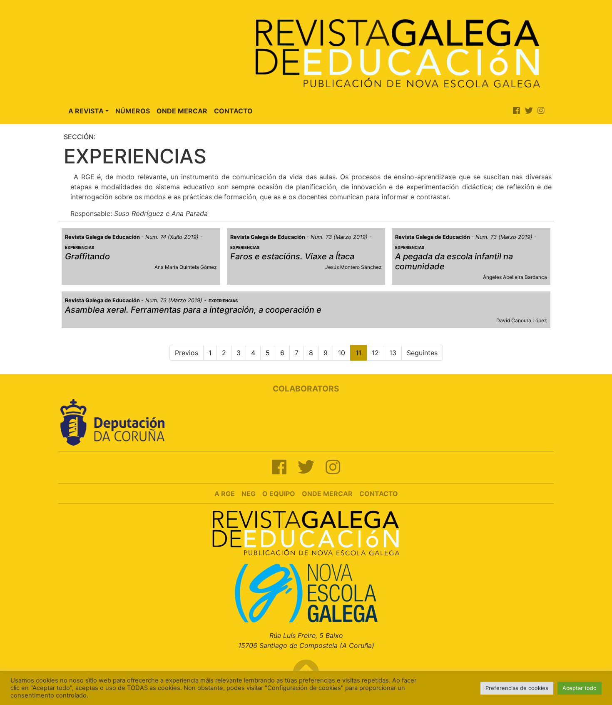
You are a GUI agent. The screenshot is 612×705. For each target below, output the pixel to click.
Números (132, 111)
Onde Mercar (182, 111)
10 (341, 353)
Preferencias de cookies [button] (516, 688)
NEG (248, 493)
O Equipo (278, 493)
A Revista (86, 111)
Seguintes (422, 353)
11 (358, 353)
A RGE (224, 493)
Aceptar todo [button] (579, 688)
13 (392, 353)
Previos (186, 353)
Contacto (233, 111)
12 (375, 353)
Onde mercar (327, 493)
